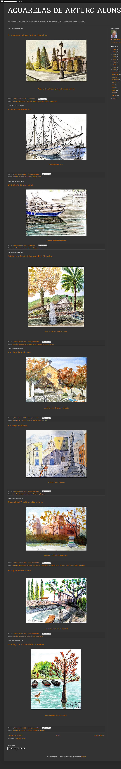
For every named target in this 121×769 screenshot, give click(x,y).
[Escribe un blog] (41, 99)
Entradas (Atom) (21, 738)
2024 (114, 54)
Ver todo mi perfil (116, 42)
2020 (114, 64)
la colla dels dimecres (44, 101)
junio (113, 87)
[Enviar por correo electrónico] (39, 99)
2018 (114, 70)
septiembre (115, 79)
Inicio (57, 735)
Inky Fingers (41, 494)
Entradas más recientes (15, 735)
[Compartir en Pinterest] (46, 99)
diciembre (115, 72)
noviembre (115, 74)
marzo (114, 92)
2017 (114, 98)
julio (113, 85)
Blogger (83, 756)
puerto (39, 176)
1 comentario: (32, 98)
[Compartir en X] (42, 99)
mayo (114, 90)
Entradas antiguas (99, 735)
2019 (114, 67)
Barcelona (29, 101)
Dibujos (35, 101)
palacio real (53, 101)
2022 (114, 59)
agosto (114, 82)
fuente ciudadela (37, 344)
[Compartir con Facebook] (44, 99)
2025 (114, 51)
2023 (114, 57)
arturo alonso (22, 101)
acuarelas (15, 101)
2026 (114, 49)
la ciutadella (82, 565)
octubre (114, 77)
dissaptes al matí (42, 420)
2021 (114, 62)
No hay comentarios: (34, 174)
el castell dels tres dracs (71, 565)
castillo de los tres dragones (40, 565)
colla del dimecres (54, 565)
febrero (114, 95)
